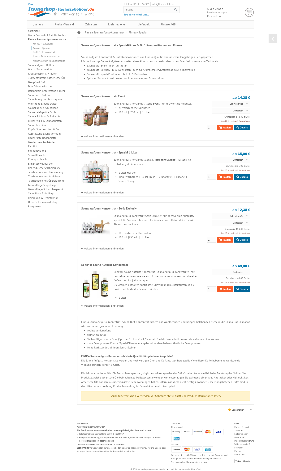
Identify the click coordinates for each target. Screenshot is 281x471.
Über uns (37, 24)
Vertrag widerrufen (243, 461)
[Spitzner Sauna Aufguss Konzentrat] (95, 297)
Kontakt (237, 451)
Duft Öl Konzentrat (44, 52)
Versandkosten (244, 121)
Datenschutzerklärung (244, 440)
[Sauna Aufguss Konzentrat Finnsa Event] (95, 129)
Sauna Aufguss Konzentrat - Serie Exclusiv (109, 208)
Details (243, 127)
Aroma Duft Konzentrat (46, 56)
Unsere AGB (168, 24)
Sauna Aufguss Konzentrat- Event (103, 96)
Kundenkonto (215, 16)
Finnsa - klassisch (43, 43)
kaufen (226, 127)
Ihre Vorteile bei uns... (136, 14)
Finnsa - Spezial (41, 48)
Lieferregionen (117, 24)
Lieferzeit (144, 24)
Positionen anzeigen (217, 12)
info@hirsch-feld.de (163, 4)
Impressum (239, 454)
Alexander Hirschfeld (191, 469)
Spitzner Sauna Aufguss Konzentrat (104, 264)
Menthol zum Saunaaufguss (49, 61)
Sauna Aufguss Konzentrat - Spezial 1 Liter (109, 152)
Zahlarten (91, 24)
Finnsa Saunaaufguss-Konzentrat (47, 39)
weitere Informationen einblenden (104, 136)
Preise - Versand (64, 24)
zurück (273, 38)
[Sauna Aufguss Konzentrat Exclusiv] (95, 241)
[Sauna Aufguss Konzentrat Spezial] (95, 185)
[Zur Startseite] (78, 32)
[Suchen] (175, 9)
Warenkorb (249, 12)
